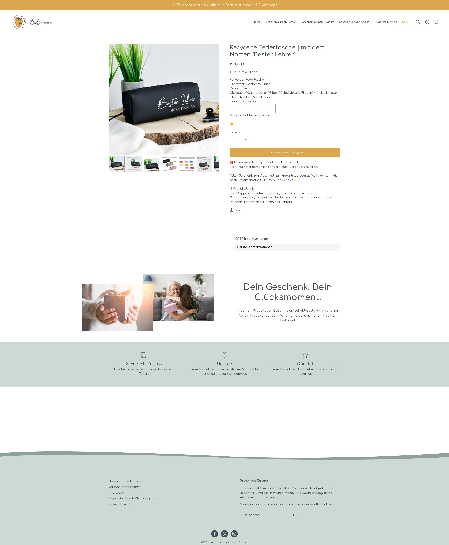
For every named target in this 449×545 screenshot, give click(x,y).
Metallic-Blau (241, 97)
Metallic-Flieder (300, 92)
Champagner (257, 92)
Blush (266, 84)
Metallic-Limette (325, 92)
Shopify (243, 542)
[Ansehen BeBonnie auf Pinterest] (224, 533)
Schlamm (253, 84)
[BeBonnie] (32, 22)
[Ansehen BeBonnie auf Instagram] (234, 533)
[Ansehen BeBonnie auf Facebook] (214, 533)
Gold (283, 92)
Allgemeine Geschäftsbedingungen (134, 498)
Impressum (117, 492)
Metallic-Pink (262, 97)
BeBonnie (215, 542)
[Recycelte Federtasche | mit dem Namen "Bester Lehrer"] (117, 164)
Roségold (238, 92)
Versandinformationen (125, 487)
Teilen (238, 210)
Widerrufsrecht (119, 504)
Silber (274, 92)
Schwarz (238, 84)
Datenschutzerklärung (125, 481)
